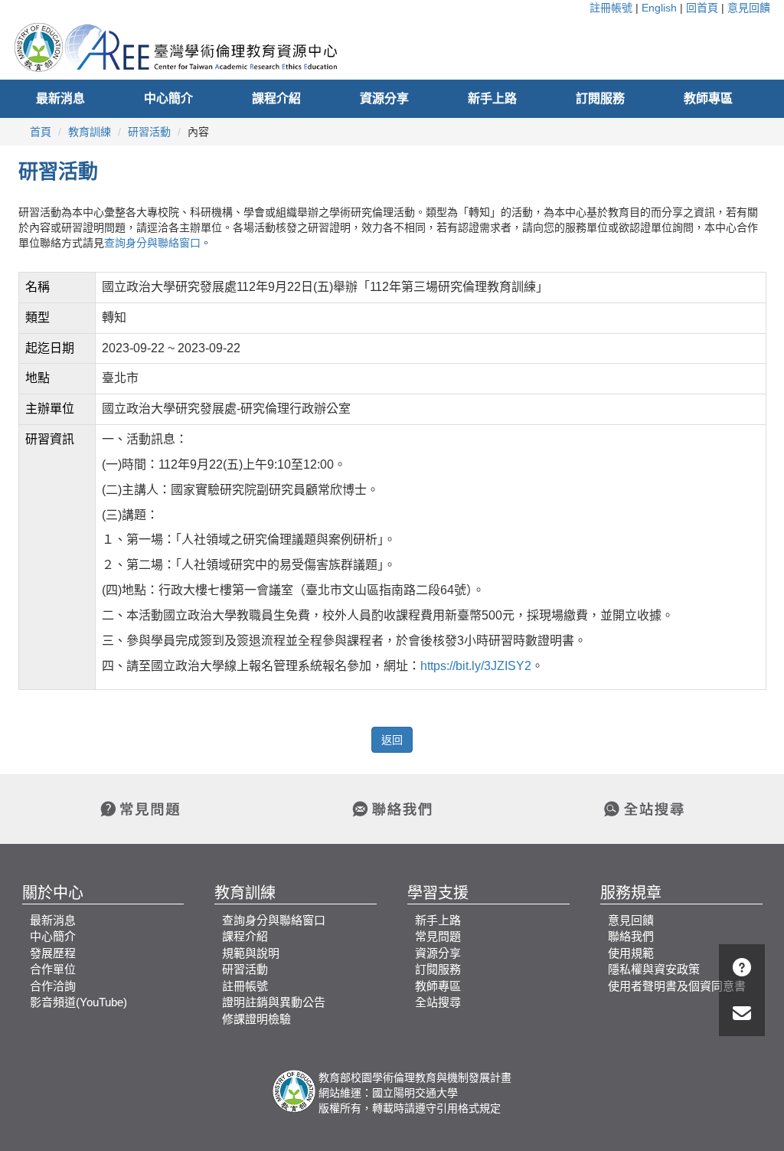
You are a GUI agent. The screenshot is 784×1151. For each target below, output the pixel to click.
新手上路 (492, 98)
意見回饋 (748, 8)
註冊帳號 (611, 8)
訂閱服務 (600, 98)
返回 (392, 740)
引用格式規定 (468, 1108)
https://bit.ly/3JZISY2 (475, 665)
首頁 (40, 132)
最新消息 (60, 98)
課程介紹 (276, 98)
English (659, 8)
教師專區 (708, 98)
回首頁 (702, 8)
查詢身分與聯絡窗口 (152, 243)
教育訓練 (89, 132)
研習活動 (149, 132)
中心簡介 (168, 98)
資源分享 (384, 98)
